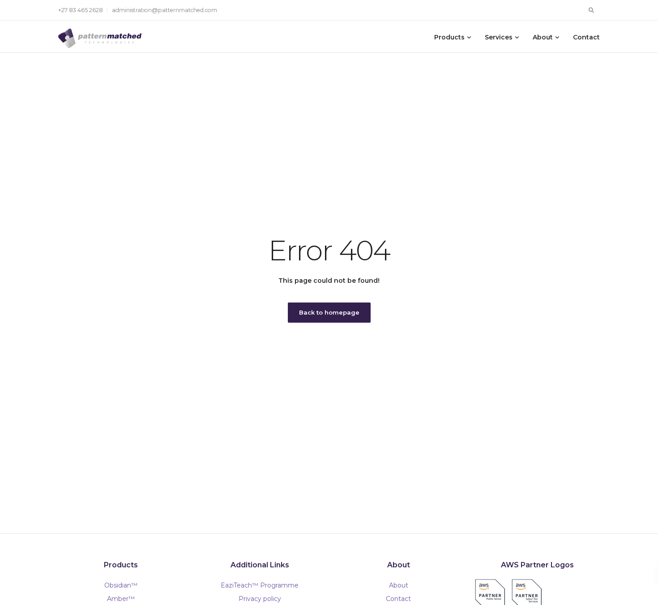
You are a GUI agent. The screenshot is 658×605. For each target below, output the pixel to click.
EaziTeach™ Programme (260, 585)
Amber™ (121, 599)
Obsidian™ (120, 585)
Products (449, 37)
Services (499, 37)
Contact (586, 37)
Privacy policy (260, 599)
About (543, 37)
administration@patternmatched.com (164, 10)
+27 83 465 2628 (80, 10)
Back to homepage (329, 312)
